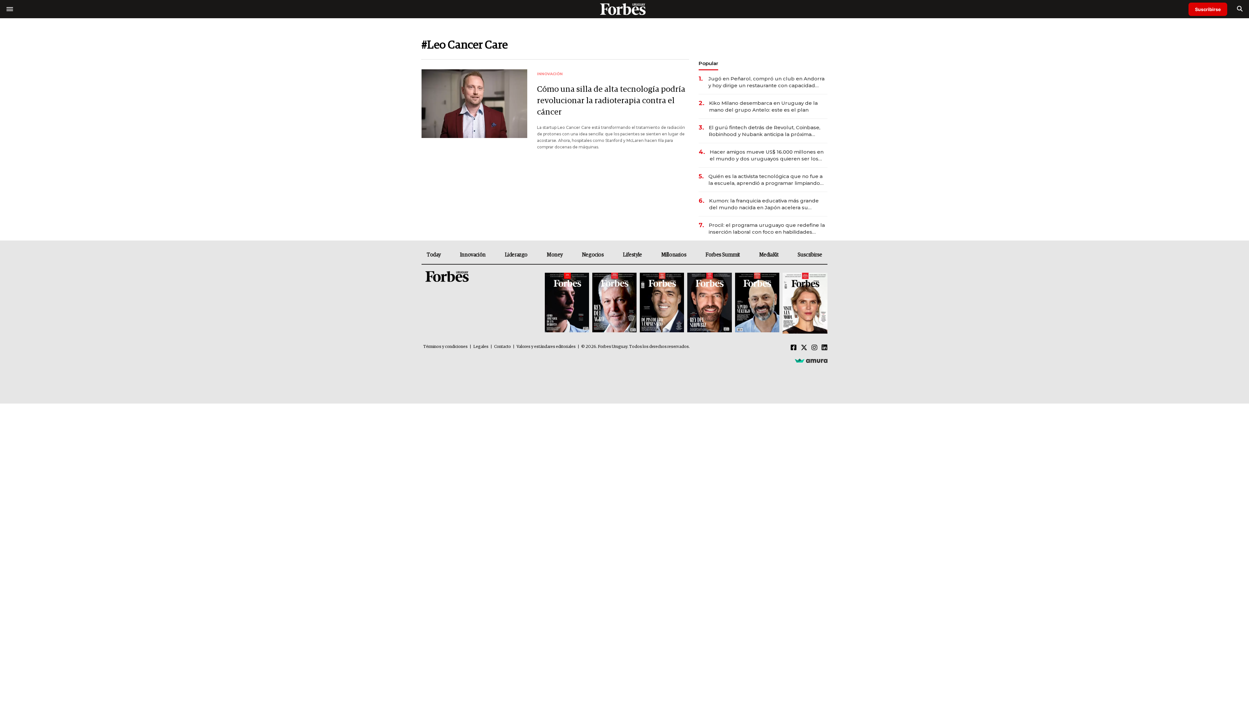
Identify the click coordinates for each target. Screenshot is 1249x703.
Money (555, 254)
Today (434, 254)
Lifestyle (632, 254)
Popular (708, 63)
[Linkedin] (824, 348)
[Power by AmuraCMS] (811, 360)
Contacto (502, 347)
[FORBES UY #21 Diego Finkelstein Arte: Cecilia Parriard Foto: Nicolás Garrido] (709, 303)
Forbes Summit (722, 254)
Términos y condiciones (445, 347)
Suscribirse (1208, 9)
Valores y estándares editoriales (546, 347)
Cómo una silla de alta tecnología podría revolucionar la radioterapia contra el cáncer (611, 100)
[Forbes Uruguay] (624, 9)
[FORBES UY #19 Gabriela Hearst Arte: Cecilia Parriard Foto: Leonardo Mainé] (804, 303)
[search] (1239, 9)
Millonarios (674, 254)
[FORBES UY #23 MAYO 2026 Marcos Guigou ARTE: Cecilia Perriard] (614, 303)
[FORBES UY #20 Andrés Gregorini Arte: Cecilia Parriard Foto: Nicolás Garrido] (757, 303)
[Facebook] (794, 348)
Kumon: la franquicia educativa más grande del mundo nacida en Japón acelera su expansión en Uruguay (764, 204)
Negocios (593, 254)
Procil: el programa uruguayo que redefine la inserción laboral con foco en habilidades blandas (767, 228)
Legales (481, 347)
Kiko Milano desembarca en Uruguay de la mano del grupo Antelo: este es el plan (763, 106)
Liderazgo (516, 254)
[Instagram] (814, 348)
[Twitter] (804, 348)
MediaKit (769, 254)
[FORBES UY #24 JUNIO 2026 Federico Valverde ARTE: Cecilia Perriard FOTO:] (567, 303)
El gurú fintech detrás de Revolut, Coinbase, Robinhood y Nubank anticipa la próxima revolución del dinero (764, 131)
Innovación (473, 254)
